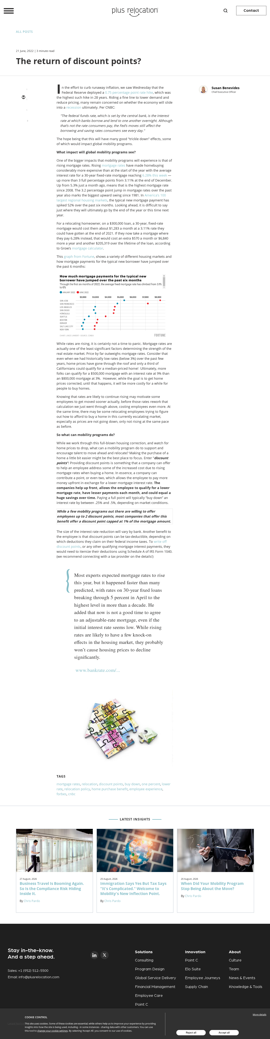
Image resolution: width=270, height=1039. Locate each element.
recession (73, 107)
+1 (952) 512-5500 (33, 971)
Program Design (149, 969)
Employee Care (149, 996)
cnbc (71, 794)
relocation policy (77, 789)
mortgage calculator (87, 248)
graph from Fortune (79, 256)
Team (234, 969)
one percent (151, 784)
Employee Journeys (202, 978)
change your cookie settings (52, 1030)
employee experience (145, 789)
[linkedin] (23, 119)
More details (259, 1014)
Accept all (224, 1032)
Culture (235, 960)
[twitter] (23, 108)
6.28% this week (154, 175)
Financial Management (155, 987)
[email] (23, 97)
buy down (132, 784)
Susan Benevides (226, 88)
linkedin (94, 955)
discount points (111, 784)
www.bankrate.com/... (97, 670)
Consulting (144, 960)
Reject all (191, 1032)
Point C (141, 1004)
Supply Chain (196, 987)
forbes (61, 794)
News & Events (242, 978)
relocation (89, 784)
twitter (104, 955)
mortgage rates (113, 165)
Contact (251, 10)
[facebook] (23, 129)
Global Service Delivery (155, 978)
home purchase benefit (110, 789)
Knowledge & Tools (245, 987)
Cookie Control (36, 1017)
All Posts (24, 32)
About (235, 952)
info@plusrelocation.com (39, 977)
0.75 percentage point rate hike (129, 92)
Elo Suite (193, 969)
